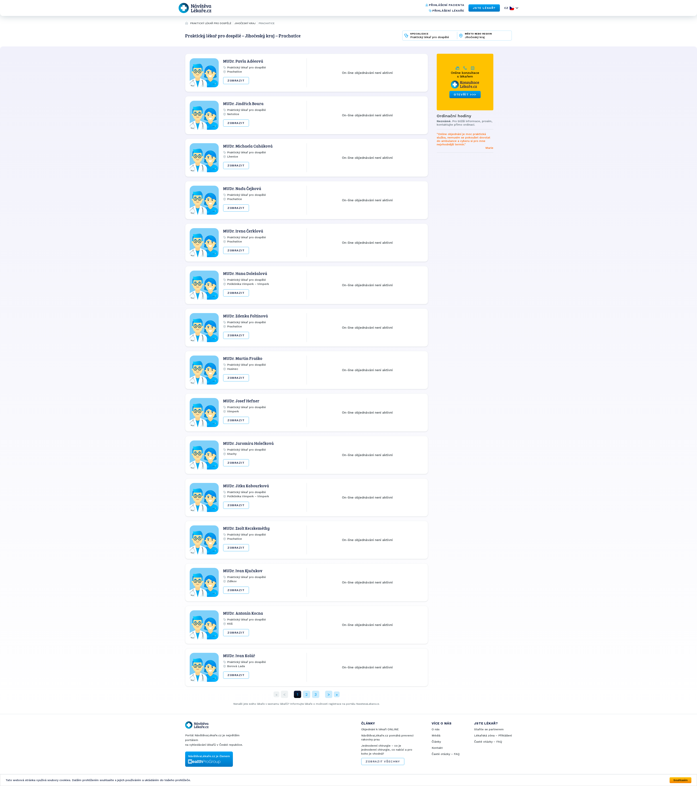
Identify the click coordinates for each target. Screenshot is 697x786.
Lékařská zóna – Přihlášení (493, 735)
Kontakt (437, 748)
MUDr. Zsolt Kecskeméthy (246, 528)
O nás (435, 729)
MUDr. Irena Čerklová (243, 231)
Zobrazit (236, 80)
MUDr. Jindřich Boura (243, 103)
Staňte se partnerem (489, 729)
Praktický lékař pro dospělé (210, 23)
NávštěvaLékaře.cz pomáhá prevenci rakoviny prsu (387, 737)
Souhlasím (680, 780)
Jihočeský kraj (245, 23)
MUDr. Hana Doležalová (245, 273)
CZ (506, 8)
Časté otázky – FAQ (446, 754)
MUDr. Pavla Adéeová (243, 61)
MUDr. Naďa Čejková (242, 188)
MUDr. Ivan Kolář (239, 655)
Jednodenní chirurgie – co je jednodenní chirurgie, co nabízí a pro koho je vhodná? (386, 749)
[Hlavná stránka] (186, 23)
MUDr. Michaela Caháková (248, 146)
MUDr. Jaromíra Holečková (248, 443)
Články (436, 741)
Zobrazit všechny (383, 761)
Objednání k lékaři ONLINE (380, 729)
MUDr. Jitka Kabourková (246, 485)
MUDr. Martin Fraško (242, 358)
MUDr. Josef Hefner (241, 400)
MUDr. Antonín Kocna (243, 613)
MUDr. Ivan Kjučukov (242, 570)
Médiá (436, 735)
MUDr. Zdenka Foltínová (245, 316)
